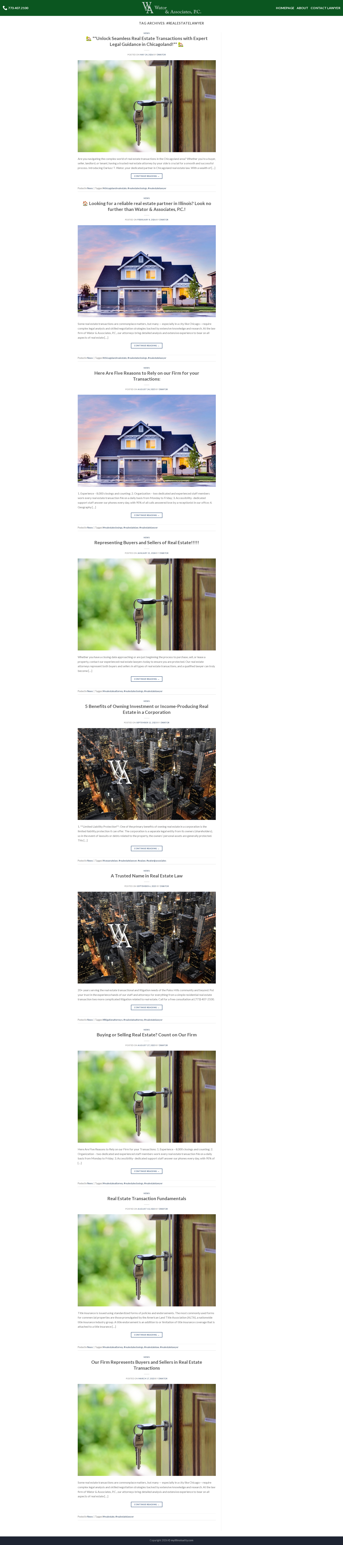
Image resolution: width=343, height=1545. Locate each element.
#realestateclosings (137, 188)
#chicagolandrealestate (115, 188)
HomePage (285, 8)
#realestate (109, 1516)
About (302, 8)
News (147, 33)
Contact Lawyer (325, 8)
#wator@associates (156, 860)
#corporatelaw (110, 860)
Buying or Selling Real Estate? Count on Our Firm (147, 1034)
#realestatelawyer (157, 188)
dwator (161, 54)
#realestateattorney (113, 691)
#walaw (142, 860)
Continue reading (147, 176)
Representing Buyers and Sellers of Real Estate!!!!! (146, 542)
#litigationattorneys (113, 1019)
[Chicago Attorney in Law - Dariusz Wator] (171, 8)
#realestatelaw (130, 527)
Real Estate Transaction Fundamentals (146, 1198)
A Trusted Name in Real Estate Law (147, 875)
